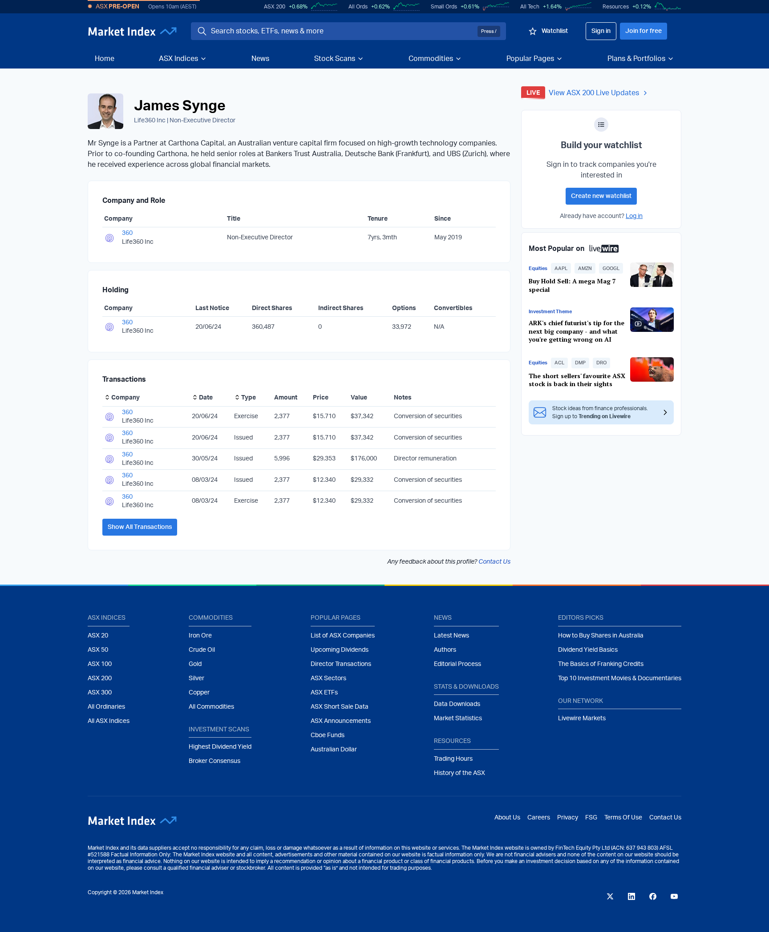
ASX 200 (274, 6)
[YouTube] (674, 896)
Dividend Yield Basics (588, 650)
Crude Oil (202, 650)
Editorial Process (457, 664)
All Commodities (211, 707)
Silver (196, 678)
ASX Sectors (328, 678)
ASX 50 (98, 650)
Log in (634, 216)
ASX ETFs (324, 693)
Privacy (567, 818)
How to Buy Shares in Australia (601, 636)
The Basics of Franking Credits (601, 664)
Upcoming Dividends (339, 650)
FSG (591, 818)
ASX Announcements (341, 721)
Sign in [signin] (601, 31)
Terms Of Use (623, 818)
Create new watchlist (601, 196)
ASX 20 (98, 636)
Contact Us (494, 562)
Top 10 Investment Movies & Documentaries (619, 678)
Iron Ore (200, 636)
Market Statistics (458, 718)
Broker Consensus (214, 761)
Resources (616, 6)
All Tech (529, 6)
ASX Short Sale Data (339, 707)
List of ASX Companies (343, 636)
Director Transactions (341, 664)
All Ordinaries (106, 707)
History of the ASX (459, 773)
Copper (199, 693)
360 (127, 233)
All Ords (358, 6)
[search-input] (342, 31)
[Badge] (601, 124)
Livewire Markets (582, 718)
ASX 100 (100, 664)
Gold (195, 664)
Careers (538, 818)
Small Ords (444, 6)
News (260, 58)
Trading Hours (453, 759)
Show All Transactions (140, 527)
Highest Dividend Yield (220, 747)
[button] (561, 268)
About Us (507, 818)
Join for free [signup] (643, 31)
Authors (445, 650)
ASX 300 (100, 693)
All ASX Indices (109, 721)
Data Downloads (457, 704)
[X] (610, 896)
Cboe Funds (327, 735)
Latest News (451, 636)
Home (104, 58)
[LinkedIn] (631, 896)
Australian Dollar (334, 749)
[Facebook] (653, 896)
